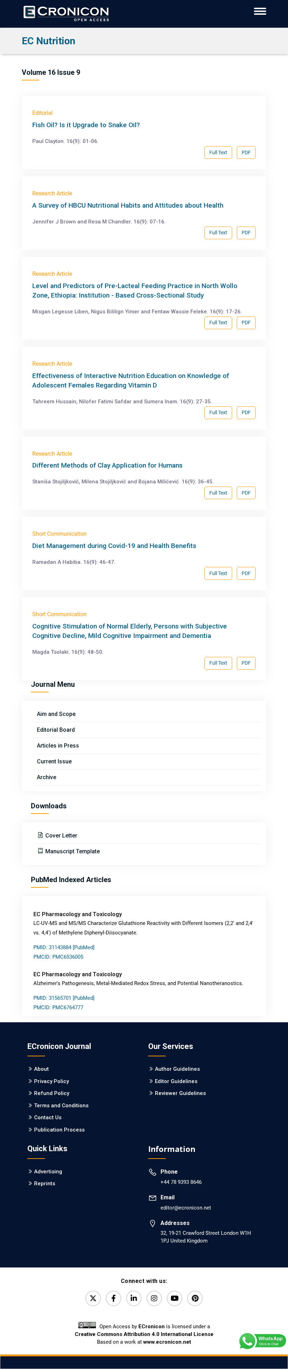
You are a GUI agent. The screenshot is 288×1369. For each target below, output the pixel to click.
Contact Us (47, 1117)
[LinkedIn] (134, 1298)
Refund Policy (51, 1093)
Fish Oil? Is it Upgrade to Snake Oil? (86, 125)
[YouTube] (174, 1298)
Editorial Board (56, 729)
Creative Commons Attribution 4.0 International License (144, 1334)
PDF (246, 152)
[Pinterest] (195, 1298)
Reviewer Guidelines (180, 1093)
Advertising (48, 1171)
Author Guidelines (177, 1069)
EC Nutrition (48, 41)
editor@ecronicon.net (186, 1208)
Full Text (218, 152)
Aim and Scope (56, 714)
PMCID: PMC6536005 (58, 957)
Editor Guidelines (176, 1081)
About (41, 1069)
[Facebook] (113, 1298)
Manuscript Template (72, 851)
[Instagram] (154, 1298)
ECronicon (151, 1326)
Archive (46, 777)
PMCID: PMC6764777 (58, 1007)
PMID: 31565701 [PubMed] (63, 998)
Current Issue (54, 761)
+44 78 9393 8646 (181, 1182)
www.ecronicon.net (167, 1342)
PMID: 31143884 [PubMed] (63, 947)
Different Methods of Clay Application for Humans (107, 465)
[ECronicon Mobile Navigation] (260, 11)
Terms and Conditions (61, 1105)
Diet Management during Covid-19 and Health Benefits (114, 546)
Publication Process (59, 1130)
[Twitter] (93, 1298)
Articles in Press (58, 745)
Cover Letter (60, 835)
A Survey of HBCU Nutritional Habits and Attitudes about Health (127, 205)
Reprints (44, 1183)
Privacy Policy (51, 1081)
